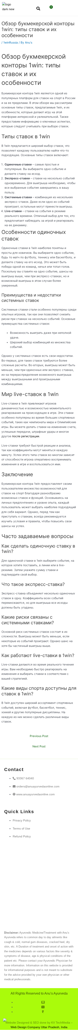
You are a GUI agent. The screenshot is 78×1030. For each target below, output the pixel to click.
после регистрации (25, 436)
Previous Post (39, 736)
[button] (63, 9)
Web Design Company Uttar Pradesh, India (39, 1027)
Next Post (39, 746)
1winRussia (10, 42)
